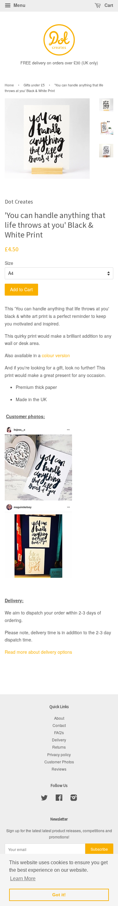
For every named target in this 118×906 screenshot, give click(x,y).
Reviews (59, 769)
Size (9, 263)
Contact (59, 725)
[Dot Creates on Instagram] (73, 798)
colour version (56, 355)
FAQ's (59, 732)
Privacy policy (59, 754)
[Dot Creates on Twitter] (44, 798)
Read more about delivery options (38, 652)
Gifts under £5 (34, 85)
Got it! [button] (59, 894)
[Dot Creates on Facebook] (59, 798)
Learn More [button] (23, 878)
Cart (108, 5)
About (59, 718)
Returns (59, 747)
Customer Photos (59, 761)
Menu (18, 5)
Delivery (59, 739)
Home (9, 85)
